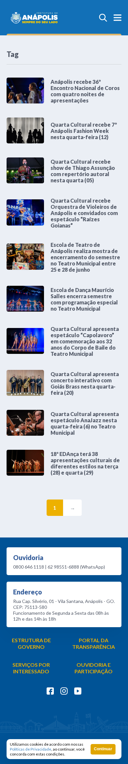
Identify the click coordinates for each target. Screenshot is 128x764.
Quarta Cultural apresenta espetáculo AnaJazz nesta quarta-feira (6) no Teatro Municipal (85, 423)
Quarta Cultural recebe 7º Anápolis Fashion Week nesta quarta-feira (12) (84, 130)
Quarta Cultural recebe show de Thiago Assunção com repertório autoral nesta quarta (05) (83, 170)
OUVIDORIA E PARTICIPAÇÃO (94, 668)
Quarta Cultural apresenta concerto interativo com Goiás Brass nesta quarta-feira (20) (85, 383)
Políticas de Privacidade (30, 749)
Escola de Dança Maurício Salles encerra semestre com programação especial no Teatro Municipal (84, 299)
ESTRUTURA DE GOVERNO (31, 643)
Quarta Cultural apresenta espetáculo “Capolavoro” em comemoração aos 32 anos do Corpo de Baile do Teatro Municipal (85, 341)
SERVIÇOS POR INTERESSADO (31, 668)
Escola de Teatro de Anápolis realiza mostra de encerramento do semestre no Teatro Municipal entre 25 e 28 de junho (85, 257)
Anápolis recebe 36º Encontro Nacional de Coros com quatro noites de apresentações (85, 91)
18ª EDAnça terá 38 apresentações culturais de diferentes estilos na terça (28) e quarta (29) (85, 463)
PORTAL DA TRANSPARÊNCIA (93, 643)
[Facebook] (50, 691)
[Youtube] (77, 691)
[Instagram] (64, 691)
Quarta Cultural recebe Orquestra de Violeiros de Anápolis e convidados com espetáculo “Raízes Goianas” (84, 212)
